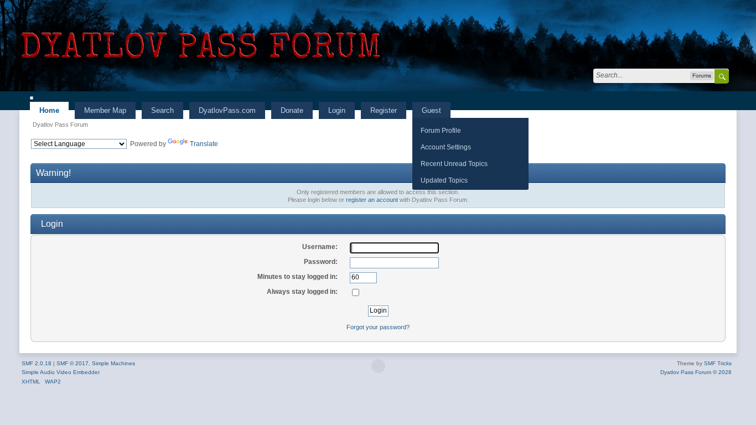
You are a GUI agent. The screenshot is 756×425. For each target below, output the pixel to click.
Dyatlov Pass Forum (60, 124)
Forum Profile (441, 130)
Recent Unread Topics (454, 163)
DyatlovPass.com (227, 110)
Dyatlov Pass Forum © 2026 (696, 372)
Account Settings (446, 147)
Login (336, 110)
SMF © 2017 (72, 363)
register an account (372, 199)
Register (383, 110)
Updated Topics (444, 180)
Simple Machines (113, 363)
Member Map (105, 110)
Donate (292, 110)
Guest (431, 110)
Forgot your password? (378, 327)
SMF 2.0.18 (36, 363)
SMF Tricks (718, 363)
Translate (204, 144)
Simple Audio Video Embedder (61, 372)
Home (49, 110)
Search (162, 110)
